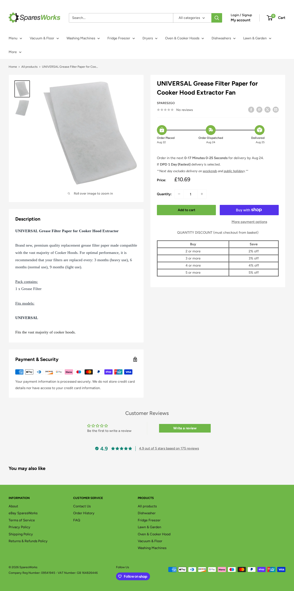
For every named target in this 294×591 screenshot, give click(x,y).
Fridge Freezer (118, 38)
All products (29, 67)
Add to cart (186, 210)
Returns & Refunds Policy (28, 541)
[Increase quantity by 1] (201, 193)
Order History (83, 513)
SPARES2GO (166, 103)
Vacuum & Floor (42, 38)
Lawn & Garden (255, 38)
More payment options (249, 222)
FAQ (76, 520)
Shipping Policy (21, 534)
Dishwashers (221, 38)
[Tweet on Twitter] (268, 109)
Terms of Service (22, 520)
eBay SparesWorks (23, 513)
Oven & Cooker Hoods (182, 38)
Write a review (185, 428)
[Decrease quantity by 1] (179, 193)
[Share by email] (276, 109)
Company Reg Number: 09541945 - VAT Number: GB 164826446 (53, 573)
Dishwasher (147, 513)
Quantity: (164, 194)
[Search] (216, 18)
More (13, 52)
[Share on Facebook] (251, 109)
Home (13, 67)
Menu (13, 38)
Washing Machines (81, 38)
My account (241, 20)
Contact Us (82, 506)
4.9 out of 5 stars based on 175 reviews (169, 448)
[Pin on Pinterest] (259, 109)
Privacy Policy (19, 527)
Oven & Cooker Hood (154, 534)
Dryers (147, 38)
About (13, 506)
